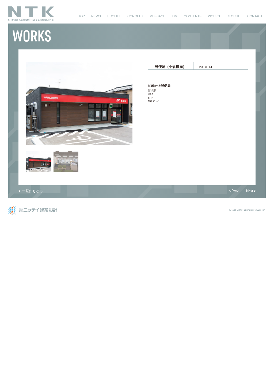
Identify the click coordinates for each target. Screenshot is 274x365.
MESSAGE (157, 16)
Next (249, 190)
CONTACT (254, 16)
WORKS (214, 16)
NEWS (96, 16)
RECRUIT (233, 16)
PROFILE (114, 16)
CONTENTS (192, 16)
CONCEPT (135, 16)
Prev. (235, 190)
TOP (81, 16)
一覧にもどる (32, 190)
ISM (174, 16)
